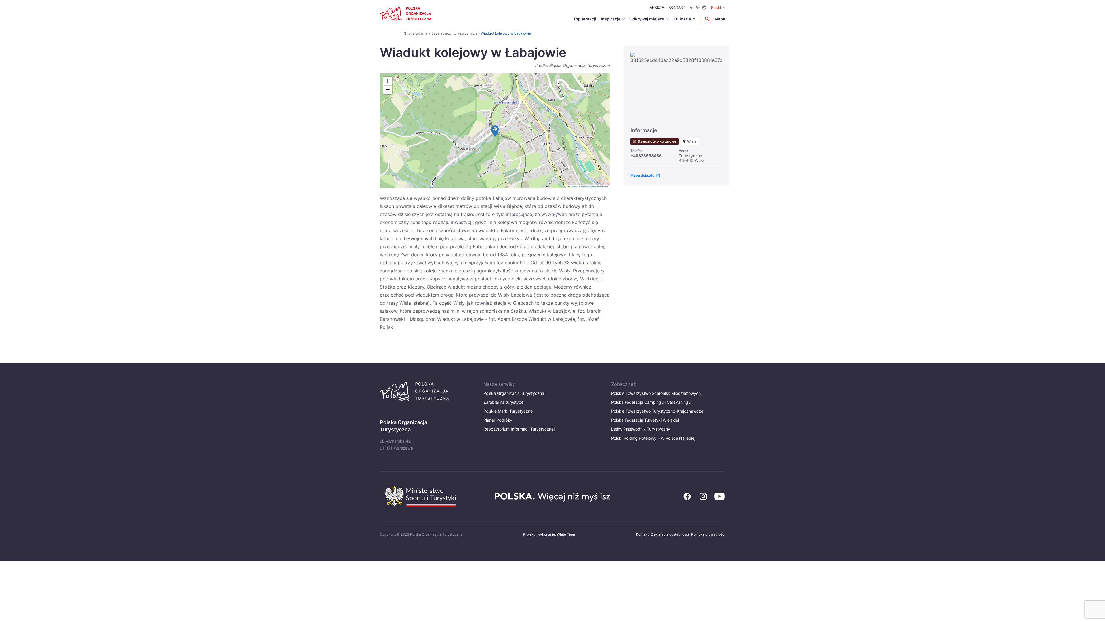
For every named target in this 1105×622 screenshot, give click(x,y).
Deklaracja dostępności (670, 534)
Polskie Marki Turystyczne (508, 411)
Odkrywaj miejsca (646, 18)
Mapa (719, 18)
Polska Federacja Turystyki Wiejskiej (645, 420)
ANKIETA (657, 7)
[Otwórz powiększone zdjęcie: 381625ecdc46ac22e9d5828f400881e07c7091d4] (676, 87)
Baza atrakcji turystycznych (454, 33)
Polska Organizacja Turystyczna (513, 393)
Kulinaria (682, 18)
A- (692, 7)
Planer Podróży (497, 420)
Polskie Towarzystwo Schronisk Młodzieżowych (656, 393)
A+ (698, 7)
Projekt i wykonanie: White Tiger (549, 534)
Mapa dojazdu (642, 175)
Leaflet (573, 186)
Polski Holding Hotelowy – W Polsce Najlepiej (653, 438)
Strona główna (415, 33)
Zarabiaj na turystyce (503, 402)
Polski (718, 7)
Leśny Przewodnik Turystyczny (640, 428)
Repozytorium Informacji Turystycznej (519, 428)
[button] (495, 131)
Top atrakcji (584, 18)
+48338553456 (646, 155)
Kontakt (677, 7)
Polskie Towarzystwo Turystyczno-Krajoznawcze (657, 411)
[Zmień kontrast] (704, 8)
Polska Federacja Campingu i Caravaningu (651, 402)
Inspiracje (610, 18)
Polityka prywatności (708, 534)
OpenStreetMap (588, 186)
